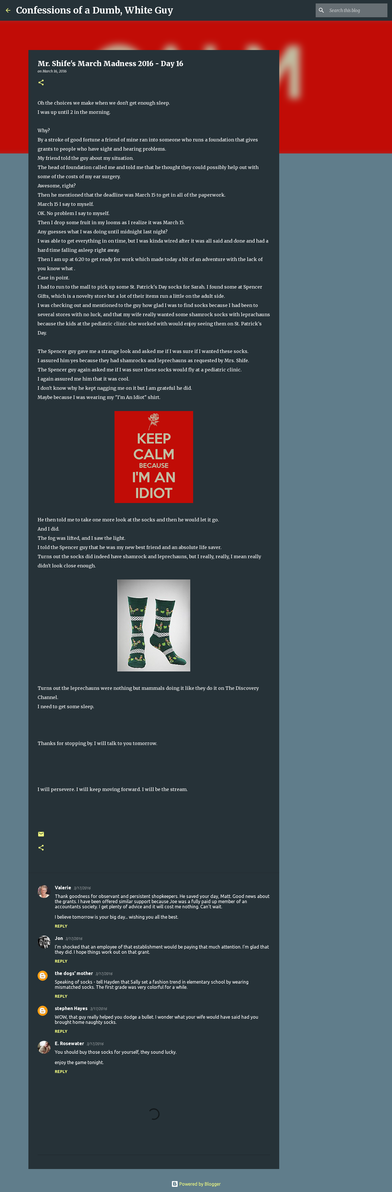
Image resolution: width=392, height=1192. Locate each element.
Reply (61, 926)
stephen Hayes (71, 1008)
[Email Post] (41, 836)
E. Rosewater (69, 1043)
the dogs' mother (74, 973)
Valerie (63, 887)
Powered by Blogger (199, 1184)
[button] (41, 83)
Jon (59, 938)
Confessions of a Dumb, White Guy (94, 10)
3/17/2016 (81, 888)
